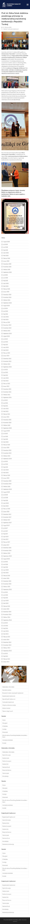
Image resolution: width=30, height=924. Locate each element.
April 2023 (6, 347)
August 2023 (6, 336)
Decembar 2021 (7, 389)
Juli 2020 (5, 433)
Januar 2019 (6, 478)
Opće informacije (6, 755)
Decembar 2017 (7, 514)
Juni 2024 (5, 311)
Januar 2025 (6, 292)
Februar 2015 (6, 606)
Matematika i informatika (8, 687)
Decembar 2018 (7, 481)
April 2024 (6, 317)
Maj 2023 (5, 344)
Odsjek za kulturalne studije (9, 705)
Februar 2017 (6, 542)
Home (3, 720)
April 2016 (6, 570)
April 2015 (6, 600)
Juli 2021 (5, 400)
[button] (27, 4)
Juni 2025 (5, 278)
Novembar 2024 (7, 297)
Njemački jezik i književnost (8, 699)
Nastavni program (6, 761)
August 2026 (6, 241)
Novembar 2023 (7, 328)
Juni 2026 (5, 247)
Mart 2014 (5, 634)
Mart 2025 (5, 286)
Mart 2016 (5, 573)
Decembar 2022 (7, 358)
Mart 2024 (5, 319)
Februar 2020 (6, 445)
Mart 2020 (5, 442)
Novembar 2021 (7, 392)
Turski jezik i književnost (13, 29)
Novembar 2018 (7, 484)
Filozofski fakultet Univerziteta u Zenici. (13, 919)
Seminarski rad (6, 767)
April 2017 (6, 536)
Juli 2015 (5, 592)
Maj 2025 (5, 280)
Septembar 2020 (7, 428)
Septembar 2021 (7, 397)
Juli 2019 (5, 461)
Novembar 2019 (7, 453)
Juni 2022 (5, 372)
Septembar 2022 (7, 367)
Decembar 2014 (7, 611)
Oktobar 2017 (6, 520)
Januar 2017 (6, 545)
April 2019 (6, 470)
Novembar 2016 (7, 550)
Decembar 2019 (7, 450)
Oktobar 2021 (6, 394)
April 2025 (6, 283)
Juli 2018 (5, 495)
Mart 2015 (5, 603)
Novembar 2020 (7, 422)
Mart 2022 (5, 381)
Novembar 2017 (7, 517)
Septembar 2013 (7, 651)
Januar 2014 (6, 639)
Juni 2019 (5, 464)
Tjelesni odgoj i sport (7, 711)
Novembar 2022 (7, 361)
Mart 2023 (5, 350)
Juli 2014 (5, 623)
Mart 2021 (5, 411)
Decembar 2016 (7, 547)
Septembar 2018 (7, 489)
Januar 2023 (6, 356)
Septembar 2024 (7, 303)
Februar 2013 (6, 659)
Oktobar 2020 (6, 425)
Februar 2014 (6, 637)
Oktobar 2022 (6, 364)
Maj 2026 (5, 250)
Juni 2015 (5, 595)
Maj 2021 (5, 406)
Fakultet (5, 29)
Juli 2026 (5, 244)
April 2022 (6, 378)
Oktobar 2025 (6, 269)
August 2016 (6, 559)
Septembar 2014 (7, 620)
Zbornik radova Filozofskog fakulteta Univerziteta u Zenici (14, 736)
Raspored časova (6, 770)
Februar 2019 (6, 475)
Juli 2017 (5, 528)
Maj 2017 (5, 534)
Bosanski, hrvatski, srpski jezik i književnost (12, 693)
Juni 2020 (5, 436)
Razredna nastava (6, 690)
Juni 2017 (5, 531)
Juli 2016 (5, 561)
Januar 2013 (6, 662)
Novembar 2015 (7, 584)
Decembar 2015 (7, 581)
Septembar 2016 (7, 556)
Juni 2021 (5, 403)
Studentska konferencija (8, 844)
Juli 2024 (5, 308)
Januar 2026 (6, 261)
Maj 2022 (5, 375)
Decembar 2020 (7, 420)
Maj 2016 (5, 567)
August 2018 (6, 492)
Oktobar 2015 (6, 586)
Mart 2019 (5, 472)
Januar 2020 (6, 447)
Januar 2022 (6, 386)
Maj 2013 (5, 656)
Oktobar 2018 (6, 486)
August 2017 (6, 525)
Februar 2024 (6, 322)
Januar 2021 (6, 417)
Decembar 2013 (7, 642)
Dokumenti (5, 732)
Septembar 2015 (7, 589)
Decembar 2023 (7, 325)
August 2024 (6, 305)
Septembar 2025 (7, 272)
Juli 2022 (5, 369)
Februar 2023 (6, 353)
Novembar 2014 (7, 614)
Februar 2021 (6, 414)
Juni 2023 (5, 342)
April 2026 (6, 253)
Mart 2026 (5, 255)
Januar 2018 (6, 511)
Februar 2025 (6, 289)
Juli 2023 (5, 339)
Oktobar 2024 (6, 300)
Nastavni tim (5, 764)
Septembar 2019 (7, 458)
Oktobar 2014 (6, 617)
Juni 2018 (5, 497)
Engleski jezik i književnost (8, 696)
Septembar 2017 (7, 522)
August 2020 (6, 431)
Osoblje (4, 729)
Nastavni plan (5, 758)
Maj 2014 (5, 628)
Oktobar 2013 (6, 648)
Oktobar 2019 (6, 456)
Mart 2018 (5, 506)
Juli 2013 (5, 653)
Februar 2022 (6, 383)
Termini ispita (5, 773)
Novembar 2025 (7, 267)
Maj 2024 (5, 314)
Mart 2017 (5, 539)
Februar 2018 (6, 509)
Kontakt (4, 743)
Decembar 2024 (7, 294)
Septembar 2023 (7, 333)
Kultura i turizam (6, 708)
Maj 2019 (5, 467)
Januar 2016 (6, 578)
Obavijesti (4, 723)
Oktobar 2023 (6, 330)
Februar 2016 (6, 575)
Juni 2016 (5, 564)
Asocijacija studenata (7, 740)
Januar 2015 (6, 609)
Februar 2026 (6, 258)
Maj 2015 (5, 598)
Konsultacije (5, 776)
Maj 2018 (5, 500)
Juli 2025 (5, 275)
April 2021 (6, 408)
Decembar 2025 (7, 264)
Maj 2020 (5, 439)
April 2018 (6, 503)
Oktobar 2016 (6, 553)
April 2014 (6, 631)
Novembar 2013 (7, 645)
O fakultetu (5, 726)
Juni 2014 (5, 625)
